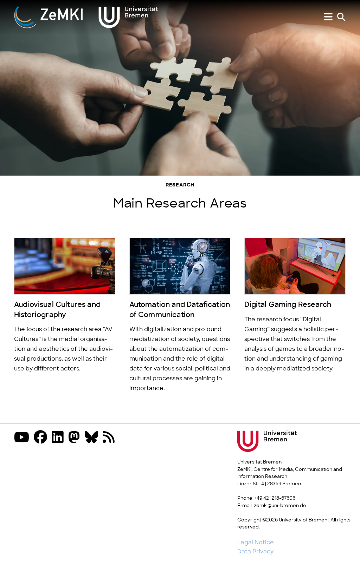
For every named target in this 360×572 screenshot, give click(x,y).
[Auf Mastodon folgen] (76, 438)
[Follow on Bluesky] (93, 438)
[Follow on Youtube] (23, 438)
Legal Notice (255, 542)
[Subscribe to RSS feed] (110, 438)
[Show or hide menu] (328, 17)
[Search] (341, 17)
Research (180, 185)
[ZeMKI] (86, 16)
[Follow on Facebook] (42, 438)
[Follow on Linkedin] (59, 438)
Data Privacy (255, 551)
